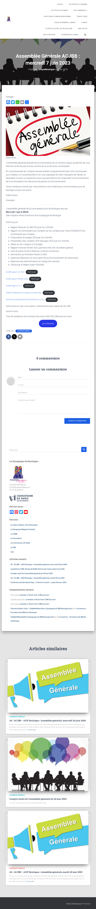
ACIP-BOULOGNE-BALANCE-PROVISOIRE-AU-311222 (25, 300)
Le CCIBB (14, 534)
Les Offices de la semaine (78, 4)
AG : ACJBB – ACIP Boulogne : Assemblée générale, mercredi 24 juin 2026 (39, 564)
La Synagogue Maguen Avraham (23, 529)
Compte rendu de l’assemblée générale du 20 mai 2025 (32, 573)
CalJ (12, 552)
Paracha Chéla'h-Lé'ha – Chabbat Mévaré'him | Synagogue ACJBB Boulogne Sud (41, 608)
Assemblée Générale (23, 331)
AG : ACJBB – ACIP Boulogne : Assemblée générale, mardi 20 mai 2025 (38, 578)
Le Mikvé (84, 22)
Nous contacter (49, 34)
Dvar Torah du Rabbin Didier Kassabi (57, 16)
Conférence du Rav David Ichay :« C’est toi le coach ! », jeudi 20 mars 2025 (38, 582)
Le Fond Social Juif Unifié (20, 543)
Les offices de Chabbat (59, 10)
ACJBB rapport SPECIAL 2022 (17, 279)
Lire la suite (32, 730)
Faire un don (82, 28)
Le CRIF (13, 547)
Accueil (60, 4)
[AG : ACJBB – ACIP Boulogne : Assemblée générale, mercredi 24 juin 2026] (48, 686)
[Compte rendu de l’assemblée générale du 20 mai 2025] (48, 764)
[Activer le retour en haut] (91, 904)
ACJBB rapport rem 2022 (15, 272)
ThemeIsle (86, 904)
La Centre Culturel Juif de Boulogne (24, 525)
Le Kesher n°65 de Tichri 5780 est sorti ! (34, 595)
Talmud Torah (82, 16)
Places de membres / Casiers (64, 22)
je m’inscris (48, 323)
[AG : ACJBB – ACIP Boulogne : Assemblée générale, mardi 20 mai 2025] (48, 837)
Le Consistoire (16, 538)
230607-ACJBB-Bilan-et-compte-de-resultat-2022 (23, 293)
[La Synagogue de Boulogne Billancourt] (9, 19)
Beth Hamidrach (80, 10)
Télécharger (31, 272)
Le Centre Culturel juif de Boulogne (58, 28)
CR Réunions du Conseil (69, 34)
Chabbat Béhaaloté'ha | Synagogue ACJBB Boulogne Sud (32, 617)
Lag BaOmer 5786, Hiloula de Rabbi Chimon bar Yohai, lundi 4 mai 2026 (38, 569)
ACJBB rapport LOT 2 (14, 286)
